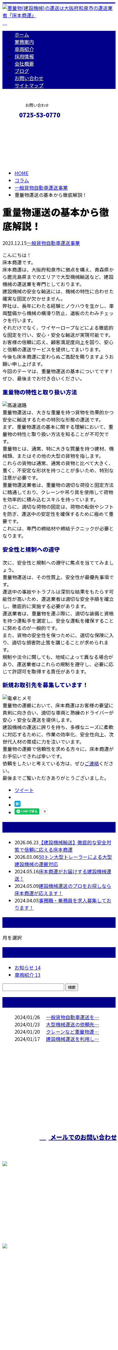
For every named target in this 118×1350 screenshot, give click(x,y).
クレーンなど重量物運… (72, 1031)
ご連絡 (91, 763)
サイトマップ (29, 85)
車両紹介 (24, 49)
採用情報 (24, 56)
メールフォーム (23, 128)
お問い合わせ (29, 78)
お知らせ (28, 967)
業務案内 (24, 41)
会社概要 (24, 63)
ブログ (22, 70)
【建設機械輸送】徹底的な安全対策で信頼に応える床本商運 (63, 846)
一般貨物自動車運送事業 (41, 187)
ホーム (22, 34)
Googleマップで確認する (32, 1286)
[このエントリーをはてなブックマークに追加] (18, 804)
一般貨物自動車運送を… (72, 1017)
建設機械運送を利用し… (72, 1038)
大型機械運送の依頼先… (72, 1024)
